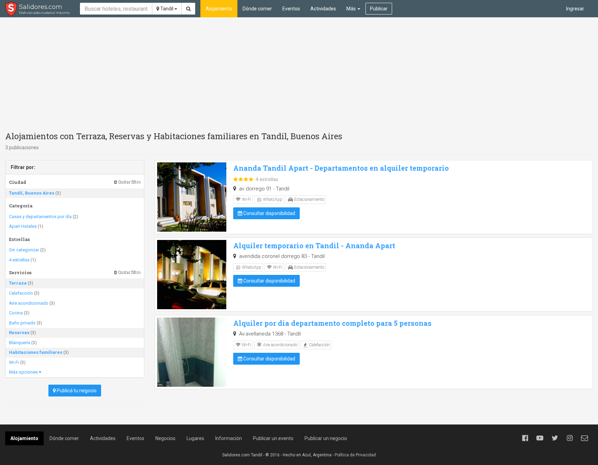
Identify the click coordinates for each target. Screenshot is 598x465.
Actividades (323, 8)
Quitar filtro (129, 182)
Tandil (166, 8)
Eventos (291, 8)
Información (228, 438)
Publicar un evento (273, 438)
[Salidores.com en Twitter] (554, 438)
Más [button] (351, 8)
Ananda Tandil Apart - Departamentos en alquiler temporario (341, 167)
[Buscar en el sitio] (188, 9)
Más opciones (24, 372)
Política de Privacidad (355, 455)
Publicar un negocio (326, 438)
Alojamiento (219, 8)
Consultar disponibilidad (268, 213)
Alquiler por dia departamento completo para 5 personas (332, 323)
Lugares (195, 438)
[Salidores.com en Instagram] (569, 438)
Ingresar (575, 8)
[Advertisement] (299, 72)
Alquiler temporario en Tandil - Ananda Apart (314, 245)
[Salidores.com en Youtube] (539, 438)
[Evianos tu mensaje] (584, 438)
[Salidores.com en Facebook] (525, 438)
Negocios (165, 438)
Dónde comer (257, 8)
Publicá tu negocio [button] (76, 390)
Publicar (379, 8)
